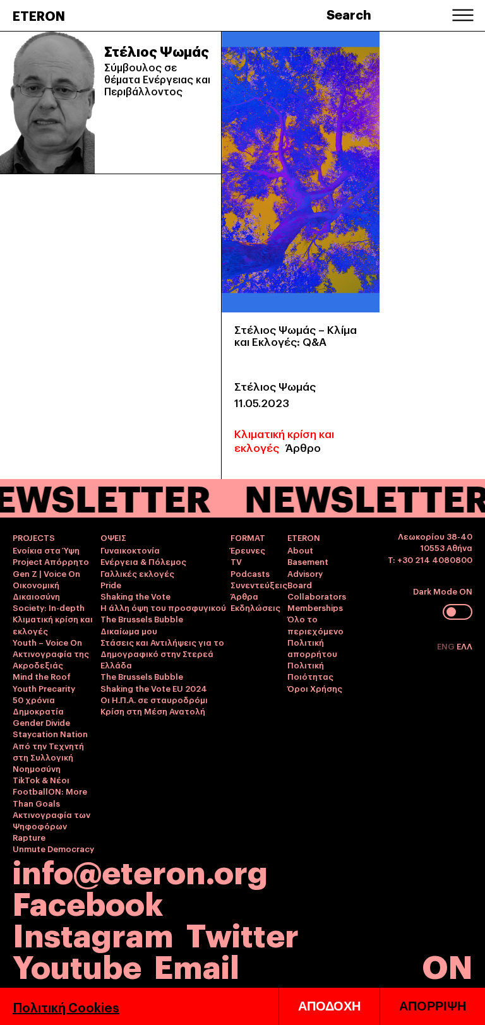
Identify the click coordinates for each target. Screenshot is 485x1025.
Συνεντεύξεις (259, 584)
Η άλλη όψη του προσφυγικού (163, 607)
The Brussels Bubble (141, 618)
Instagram (93, 933)
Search (348, 14)
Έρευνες (248, 549)
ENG (447, 645)
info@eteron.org (140, 870)
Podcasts (250, 573)
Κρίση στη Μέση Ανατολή (152, 710)
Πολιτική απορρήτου (312, 647)
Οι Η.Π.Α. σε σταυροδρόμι (154, 699)
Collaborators (316, 595)
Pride (110, 584)
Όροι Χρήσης (314, 688)
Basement (307, 561)
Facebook (88, 901)
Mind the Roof (42, 676)
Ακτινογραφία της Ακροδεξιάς (51, 659)
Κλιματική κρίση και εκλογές (284, 440)
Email (196, 964)
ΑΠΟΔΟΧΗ (329, 1006)
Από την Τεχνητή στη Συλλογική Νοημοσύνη (48, 757)
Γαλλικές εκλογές (137, 573)
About (300, 549)
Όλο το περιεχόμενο (315, 624)
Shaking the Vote (135, 595)
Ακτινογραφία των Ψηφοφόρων (51, 820)
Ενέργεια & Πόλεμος (143, 561)
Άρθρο (303, 447)
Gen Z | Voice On (46, 573)
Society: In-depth (49, 607)
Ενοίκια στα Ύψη (46, 549)
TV (236, 561)
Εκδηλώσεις (255, 607)
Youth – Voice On (47, 642)
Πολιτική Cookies (66, 1007)
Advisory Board (305, 578)
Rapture (29, 837)
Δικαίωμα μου (128, 630)
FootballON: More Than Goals (50, 796)
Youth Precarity (44, 688)
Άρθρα (244, 595)
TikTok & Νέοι (41, 779)
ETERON (39, 15)
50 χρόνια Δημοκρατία (38, 705)
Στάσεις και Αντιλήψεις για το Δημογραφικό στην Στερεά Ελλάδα (162, 653)
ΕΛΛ (464, 645)
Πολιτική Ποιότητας (310, 670)
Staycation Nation (50, 733)
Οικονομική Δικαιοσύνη (36, 590)
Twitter (242, 933)
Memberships (315, 607)
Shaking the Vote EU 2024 (153, 688)
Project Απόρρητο (51, 561)
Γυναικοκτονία (130, 549)
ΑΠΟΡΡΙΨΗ (432, 1006)
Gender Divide (41, 722)
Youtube (77, 964)
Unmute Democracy (53, 848)
